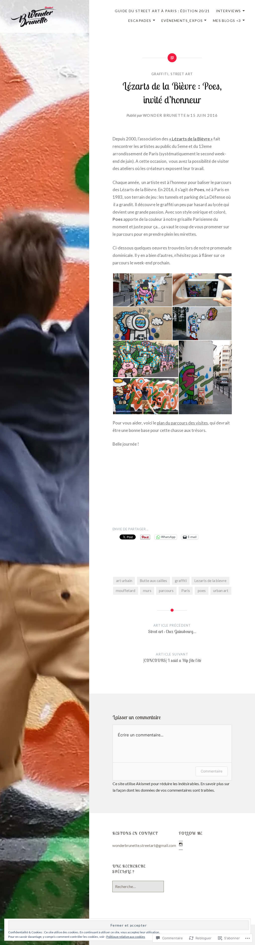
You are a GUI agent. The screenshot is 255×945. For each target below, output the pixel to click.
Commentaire (211, 771)
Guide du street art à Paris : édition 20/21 (162, 11)
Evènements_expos (182, 20)
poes (202, 590)
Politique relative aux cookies (125, 937)
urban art (220, 590)
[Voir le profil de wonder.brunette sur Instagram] (181, 844)
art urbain (124, 580)
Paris (185, 590)
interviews (228, 11)
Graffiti (159, 74)
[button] (142, 290)
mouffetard (125, 590)
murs (147, 590)
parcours (166, 590)
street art (182, 74)
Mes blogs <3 (227, 20)
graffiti (181, 580)
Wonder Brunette (164, 115)
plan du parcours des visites (182, 422)
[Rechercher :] (138, 886)
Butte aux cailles (153, 580)
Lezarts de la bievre (210, 580)
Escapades (139, 20)
